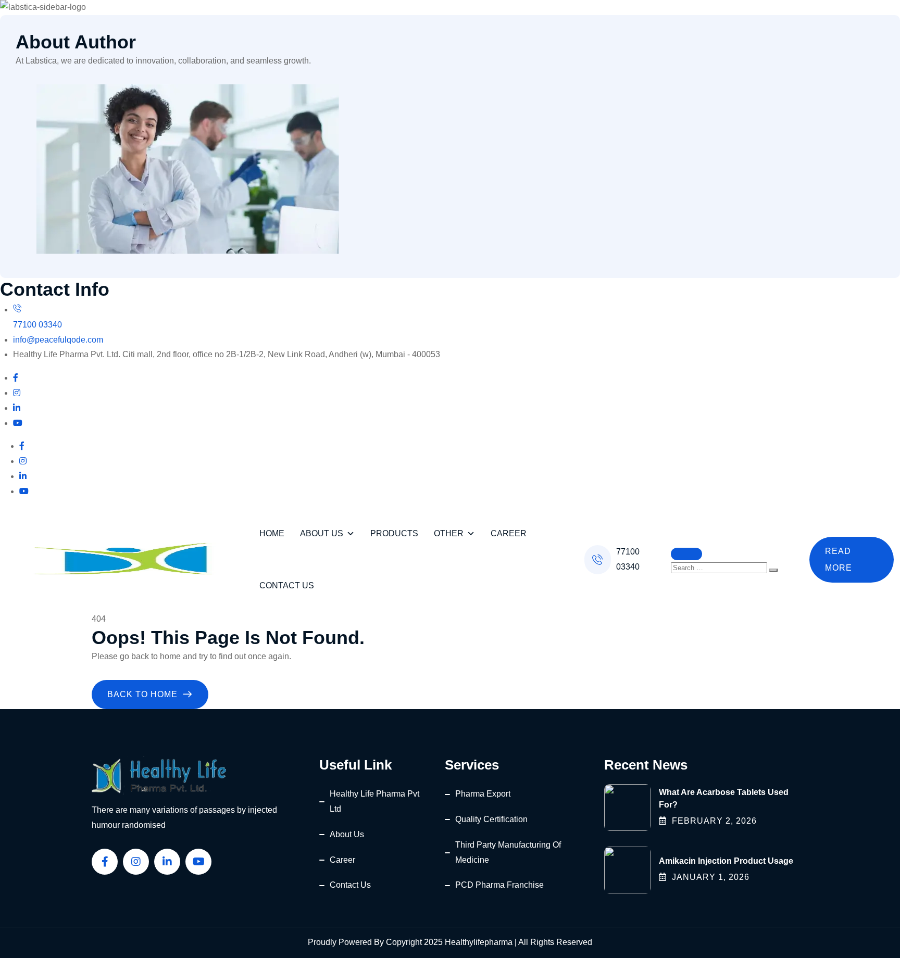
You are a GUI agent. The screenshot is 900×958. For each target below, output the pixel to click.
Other (449, 533)
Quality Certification (491, 819)
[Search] (773, 570)
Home (271, 533)
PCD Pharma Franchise (499, 884)
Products (394, 533)
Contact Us (286, 585)
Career (509, 533)
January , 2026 (710, 877)
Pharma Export (482, 793)
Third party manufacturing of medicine (508, 852)
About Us (321, 533)
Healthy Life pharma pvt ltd (374, 801)
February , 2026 (714, 820)
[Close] (686, 554)
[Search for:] (720, 567)
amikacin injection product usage (726, 860)
